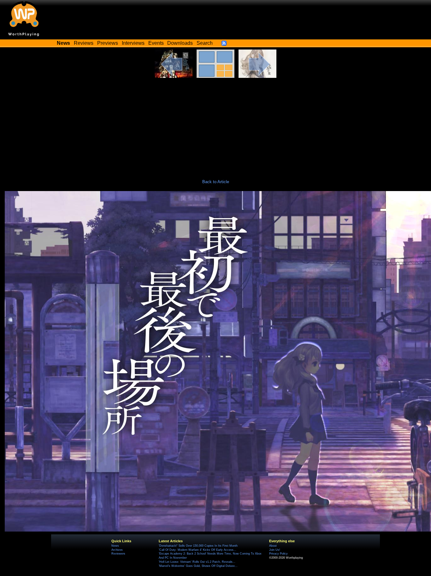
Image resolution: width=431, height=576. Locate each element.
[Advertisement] (215, 125)
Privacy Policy (278, 553)
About (273, 545)
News (115, 545)
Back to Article (215, 181)
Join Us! (274, 549)
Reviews (83, 43)
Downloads (180, 43)
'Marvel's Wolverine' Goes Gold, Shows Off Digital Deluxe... (198, 565)
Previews (107, 43)
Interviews (133, 43)
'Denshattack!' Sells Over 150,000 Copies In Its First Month (198, 545)
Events (156, 43)
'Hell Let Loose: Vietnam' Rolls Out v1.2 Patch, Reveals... (197, 561)
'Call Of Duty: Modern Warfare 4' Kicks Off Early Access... (197, 549)
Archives (117, 549)
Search (205, 43)
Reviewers (118, 553)
